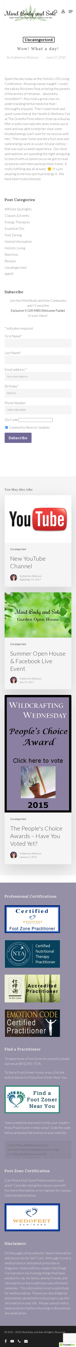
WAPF (9, 274)
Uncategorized (39, 39)
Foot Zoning (13, 235)
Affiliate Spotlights (18, 209)
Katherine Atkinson (25, 57)
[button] (71, 11)
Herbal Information (18, 241)
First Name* (13, 336)
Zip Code (11, 419)
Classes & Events (17, 215)
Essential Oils (14, 228)
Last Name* (13, 353)
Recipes (10, 261)
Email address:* (16, 369)
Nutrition (11, 254)
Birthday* (11, 386)
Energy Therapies (17, 222)
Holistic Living (15, 248)
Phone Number (15, 403)
